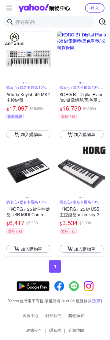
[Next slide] (49, 56)
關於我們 (53, 315)
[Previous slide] (8, 56)
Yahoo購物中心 (44, 8)
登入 (94, 8)
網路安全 (34, 330)
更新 (97, 301)
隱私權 (55, 330)
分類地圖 (76, 330)
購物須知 (76, 315)
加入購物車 (31, 134)
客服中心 (30, 315)
